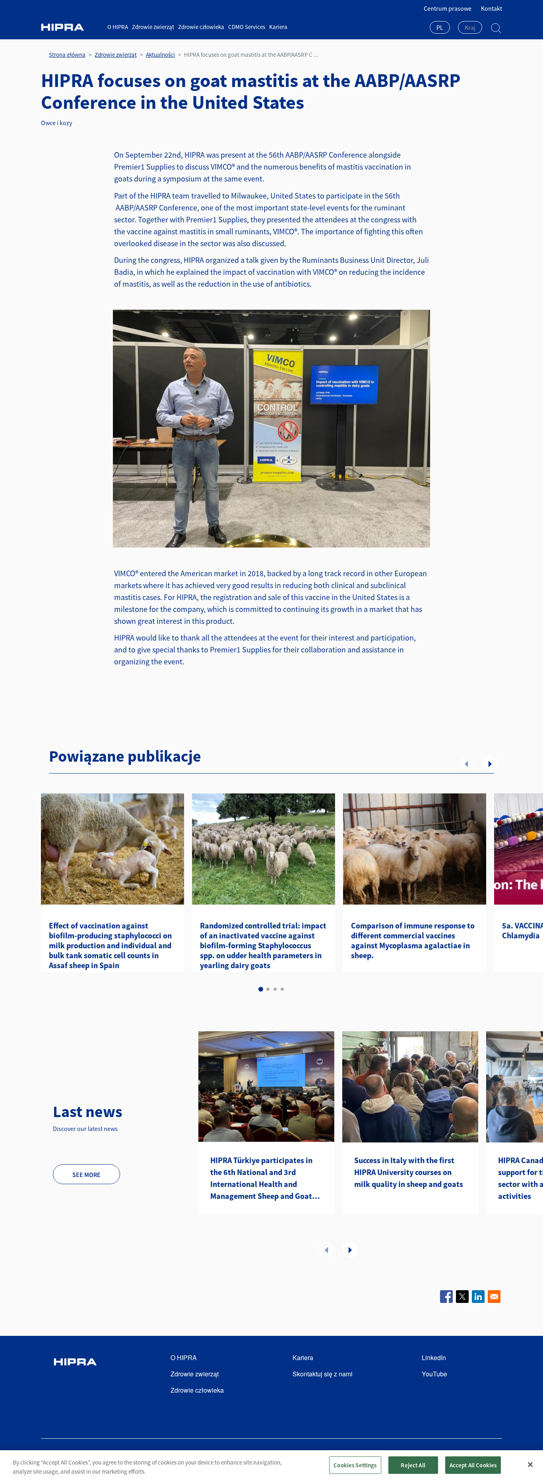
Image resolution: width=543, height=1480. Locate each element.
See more (86, 1175)
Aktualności (160, 54)
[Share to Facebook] (446, 1296)
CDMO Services (246, 27)
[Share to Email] (494, 1296)
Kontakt (491, 8)
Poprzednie (466, 764)
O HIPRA (117, 27)
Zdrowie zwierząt (153, 27)
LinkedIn (434, 1357)
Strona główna (67, 54)
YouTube (434, 1373)
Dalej (490, 764)
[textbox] (470, 27)
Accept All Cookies (473, 1464)
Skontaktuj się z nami (323, 1373)
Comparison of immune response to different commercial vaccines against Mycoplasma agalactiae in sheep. (413, 940)
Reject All (413, 1464)
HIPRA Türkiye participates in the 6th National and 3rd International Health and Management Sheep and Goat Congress (261, 1178)
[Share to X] (462, 1296)
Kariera (278, 27)
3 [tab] (275, 989)
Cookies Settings (355, 1464)
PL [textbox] (439, 27)
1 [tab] (260, 989)
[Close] (530, 1464)
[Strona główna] (71, 27)
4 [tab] (282, 989)
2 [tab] (268, 989)
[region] (271, 1465)
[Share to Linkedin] (478, 1296)
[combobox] (440, 28)
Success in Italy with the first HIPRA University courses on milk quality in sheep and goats (408, 1172)
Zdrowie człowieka (201, 27)
